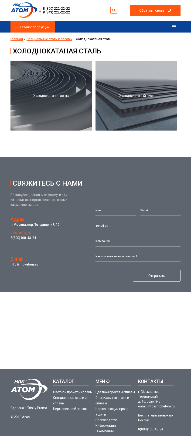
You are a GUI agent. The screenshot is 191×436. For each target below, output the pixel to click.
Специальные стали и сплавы (49, 39)
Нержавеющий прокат (70, 409)
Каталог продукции (35, 27)
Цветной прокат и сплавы (72, 392)
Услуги (101, 414)
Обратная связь (151, 10)
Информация (106, 425)
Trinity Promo (37, 408)
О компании (105, 431)
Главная (16, 39)
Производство (107, 420)
